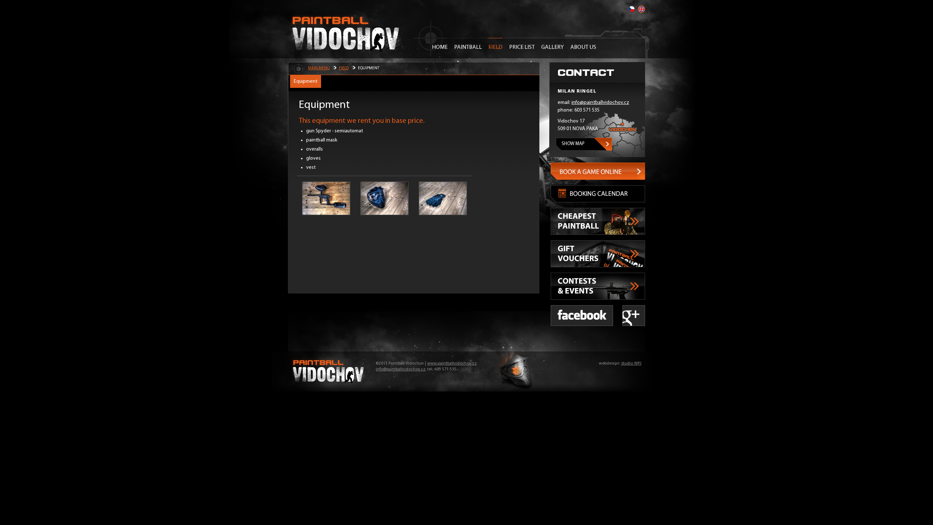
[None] (326, 198)
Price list (522, 47)
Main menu (319, 68)
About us (583, 47)
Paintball (468, 47)
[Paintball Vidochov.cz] (346, 33)
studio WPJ (631, 363)
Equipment (305, 81)
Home (440, 47)
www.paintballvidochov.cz (452, 363)
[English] (641, 9)
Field (495, 47)
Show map (573, 143)
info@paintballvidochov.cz (600, 102)
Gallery (552, 47)
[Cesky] (631, 9)
